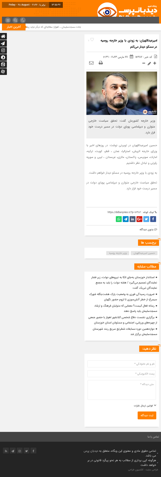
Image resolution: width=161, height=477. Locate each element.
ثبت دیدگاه (147, 415)
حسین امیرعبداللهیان (144, 253)
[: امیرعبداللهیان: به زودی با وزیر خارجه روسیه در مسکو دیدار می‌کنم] (91, 63)
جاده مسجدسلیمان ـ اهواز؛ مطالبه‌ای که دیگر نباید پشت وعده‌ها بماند (51, 27)
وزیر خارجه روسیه (118, 253)
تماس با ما (153, 437)
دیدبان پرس (91, 451)
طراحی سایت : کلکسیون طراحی (143, 470)
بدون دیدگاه (147, 229)
